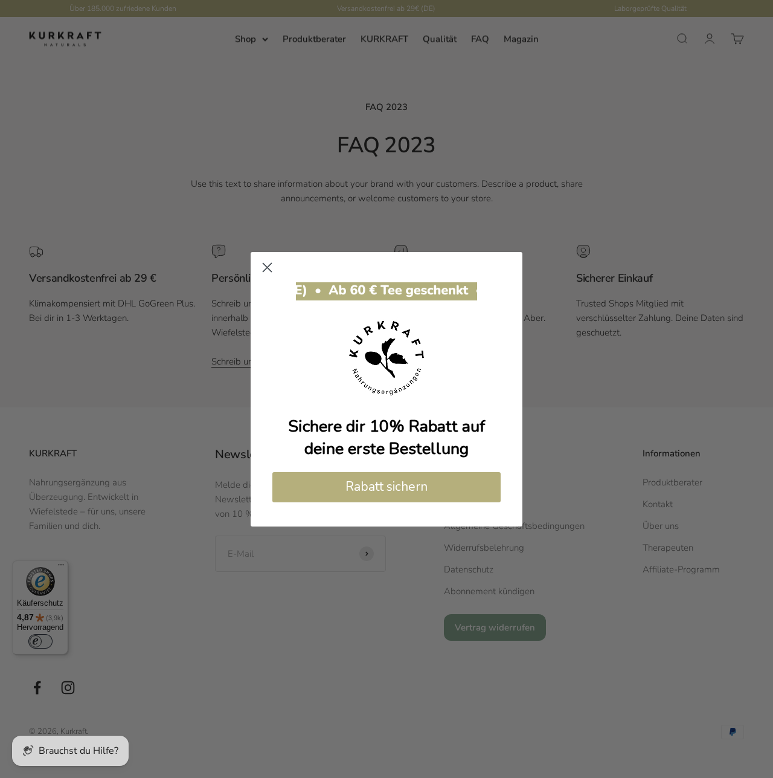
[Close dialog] (267, 267)
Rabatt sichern (386, 486)
